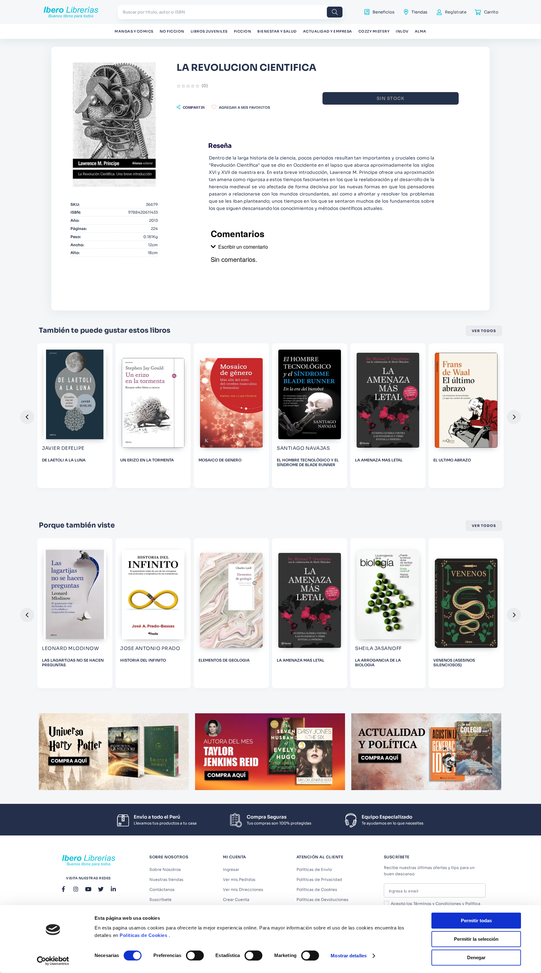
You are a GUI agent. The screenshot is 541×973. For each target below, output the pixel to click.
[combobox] (231, 12)
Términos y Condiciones (437, 903)
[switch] (195, 955)
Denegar (476, 957)
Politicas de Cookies (143, 935)
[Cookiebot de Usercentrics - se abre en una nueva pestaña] (53, 960)
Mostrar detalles (349, 955)
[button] (191, 107)
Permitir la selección (476, 939)
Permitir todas (476, 920)
